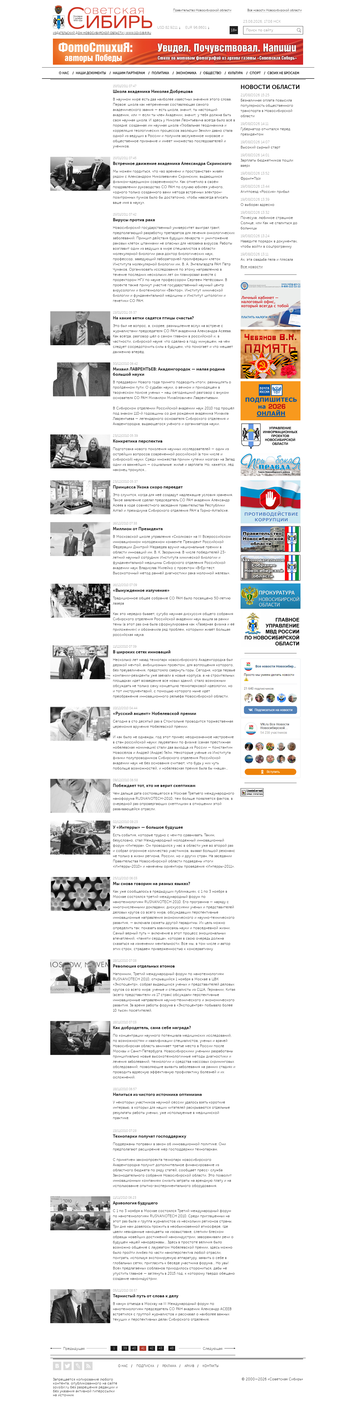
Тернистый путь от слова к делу (146, 1296)
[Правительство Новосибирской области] (270, 551)
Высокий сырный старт (260, 147)
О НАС (64, 73)
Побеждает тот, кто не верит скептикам (154, 785)
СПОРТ (255, 73)
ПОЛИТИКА (160, 73)
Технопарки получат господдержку (149, 1136)
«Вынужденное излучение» (141, 590)
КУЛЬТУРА (235, 73)
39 (125, 1348)
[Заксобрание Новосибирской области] (270, 580)
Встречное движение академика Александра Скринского (172, 163)
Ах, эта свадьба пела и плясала (267, 259)
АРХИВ (189, 1366)
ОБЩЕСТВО (212, 73)
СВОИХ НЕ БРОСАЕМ (283, 73)
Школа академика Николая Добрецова (153, 91)
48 (172, 1348)
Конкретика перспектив (138, 441)
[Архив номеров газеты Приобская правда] (270, 477)
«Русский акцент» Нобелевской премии (154, 713)
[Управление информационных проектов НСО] (270, 448)
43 (160, 1348)
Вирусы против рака (134, 220)
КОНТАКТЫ (210, 1366)
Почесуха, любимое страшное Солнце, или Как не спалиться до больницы (269, 223)
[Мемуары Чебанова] (270, 377)
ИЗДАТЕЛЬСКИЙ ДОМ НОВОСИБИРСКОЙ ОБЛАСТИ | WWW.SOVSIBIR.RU (105, 18)
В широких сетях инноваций (142, 652)
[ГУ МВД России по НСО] (270, 645)
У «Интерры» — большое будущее (148, 827)
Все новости (252, 267)
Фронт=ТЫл (251, 179)
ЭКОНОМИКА (186, 73)
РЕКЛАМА (169, 1366)
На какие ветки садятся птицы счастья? (153, 318)
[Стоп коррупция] (270, 522)
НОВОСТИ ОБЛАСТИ (270, 87)
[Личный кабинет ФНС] (270, 326)
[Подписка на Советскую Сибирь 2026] (270, 419)
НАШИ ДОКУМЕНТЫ (91, 73)
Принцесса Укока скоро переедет (148, 487)
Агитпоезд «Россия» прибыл (265, 192)
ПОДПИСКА (145, 1366)
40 (134, 1348)
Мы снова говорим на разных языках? (151, 883)
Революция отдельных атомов (144, 966)
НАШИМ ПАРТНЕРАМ (129, 73)
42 (152, 1348)
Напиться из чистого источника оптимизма (157, 1094)
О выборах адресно (257, 205)
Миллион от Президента (138, 529)
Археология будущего (135, 1203)
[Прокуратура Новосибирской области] (270, 608)
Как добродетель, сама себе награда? (152, 1027)
